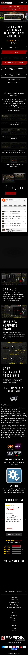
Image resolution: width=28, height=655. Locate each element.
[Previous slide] (2, 519)
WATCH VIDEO (15, 253)
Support (14, 625)
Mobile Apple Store (15, 79)
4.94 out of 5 (18, 540)
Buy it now (14, 52)
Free (14, 620)
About (14, 630)
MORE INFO (10, 193)
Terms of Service (14, 602)
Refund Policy (14, 605)
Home (14, 612)
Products (14, 615)
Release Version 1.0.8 (14, 58)
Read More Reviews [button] (14, 534)
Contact (14, 628)
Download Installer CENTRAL (15, 63)
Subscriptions (14, 618)
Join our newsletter (13, 591)
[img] (10, 505)
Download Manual (14, 83)
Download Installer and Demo (14, 69)
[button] (11, 41)
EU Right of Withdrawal (14, 607)
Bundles (14, 623)
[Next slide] (25, 519)
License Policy (14, 599)
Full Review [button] (9, 528)
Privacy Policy (14, 597)
